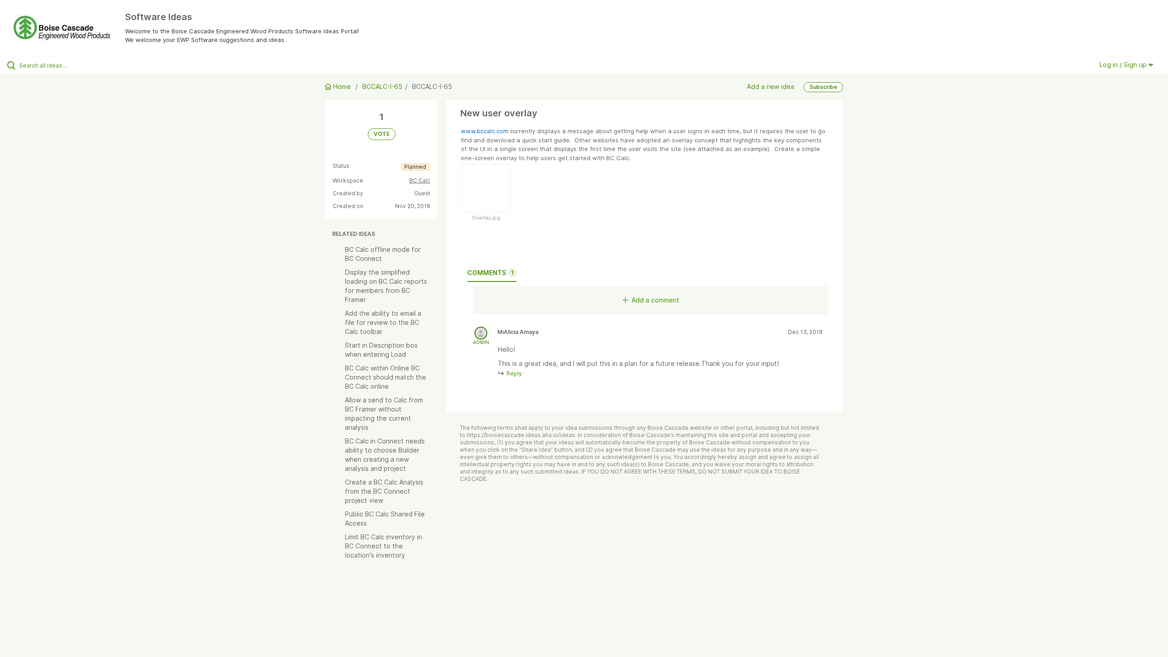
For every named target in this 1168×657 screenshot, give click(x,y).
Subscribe (823, 86)
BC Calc (419, 180)
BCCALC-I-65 (382, 86)
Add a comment (655, 300)
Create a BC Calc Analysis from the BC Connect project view (384, 491)
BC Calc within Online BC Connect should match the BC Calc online (385, 377)
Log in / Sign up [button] (1124, 64)
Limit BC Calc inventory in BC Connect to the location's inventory (383, 546)
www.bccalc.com (484, 131)
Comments (490, 272)
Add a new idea (770, 86)
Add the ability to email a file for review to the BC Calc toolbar (383, 322)
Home (342, 86)
